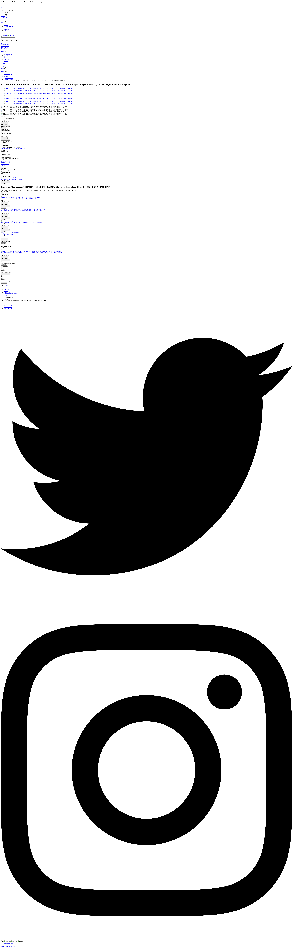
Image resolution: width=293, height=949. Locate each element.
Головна (6, 76)
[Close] (1, 132)
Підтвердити (4, 138)
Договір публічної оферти (10, 293)
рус (1, 7)
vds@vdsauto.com (8, 943)
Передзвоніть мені (5, 273)
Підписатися (4, 939)
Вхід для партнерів (5, 44)
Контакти (6, 29)
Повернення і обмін (9, 295)
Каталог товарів (8, 54)
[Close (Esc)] (1, 116)
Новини (6, 27)
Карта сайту (7, 292)
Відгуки (6, 30)
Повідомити (4, 282)
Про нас (6, 25)
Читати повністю (5, 161)
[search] (1, 39)
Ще (2, 193)
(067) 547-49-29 (5, 48)
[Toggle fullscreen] (2, 116)
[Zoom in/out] (4, 116)
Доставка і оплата (8, 26)
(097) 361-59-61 (5, 47)
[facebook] (1, 938)
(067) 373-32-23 (5, 46)
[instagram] (146, 936)
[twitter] (146, 602)
